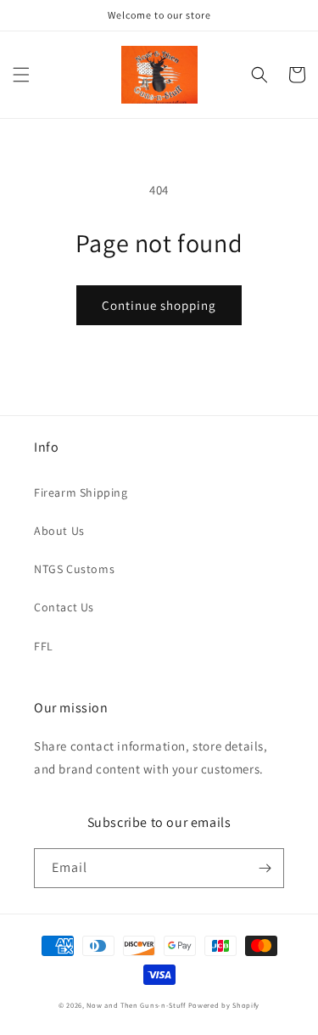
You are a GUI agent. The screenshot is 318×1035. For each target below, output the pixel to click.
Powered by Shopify (224, 1005)
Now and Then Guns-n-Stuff (136, 1005)
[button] (21, 74)
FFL (43, 646)
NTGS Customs (74, 569)
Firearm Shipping (81, 492)
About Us (59, 530)
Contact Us (64, 607)
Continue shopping (159, 305)
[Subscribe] (264, 868)
